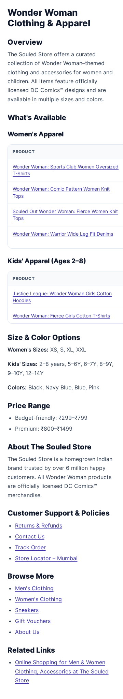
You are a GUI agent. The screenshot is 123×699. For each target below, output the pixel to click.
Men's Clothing (34, 588)
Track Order (30, 547)
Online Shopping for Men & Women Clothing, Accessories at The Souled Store (62, 671)
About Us (27, 631)
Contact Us (29, 536)
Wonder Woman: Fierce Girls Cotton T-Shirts (61, 315)
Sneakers (27, 610)
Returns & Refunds (38, 525)
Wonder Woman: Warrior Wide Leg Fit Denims (63, 234)
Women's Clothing (38, 599)
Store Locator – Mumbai (46, 558)
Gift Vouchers (33, 621)
